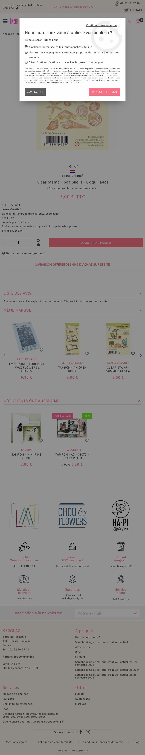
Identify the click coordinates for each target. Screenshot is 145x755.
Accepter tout (106, 91)
